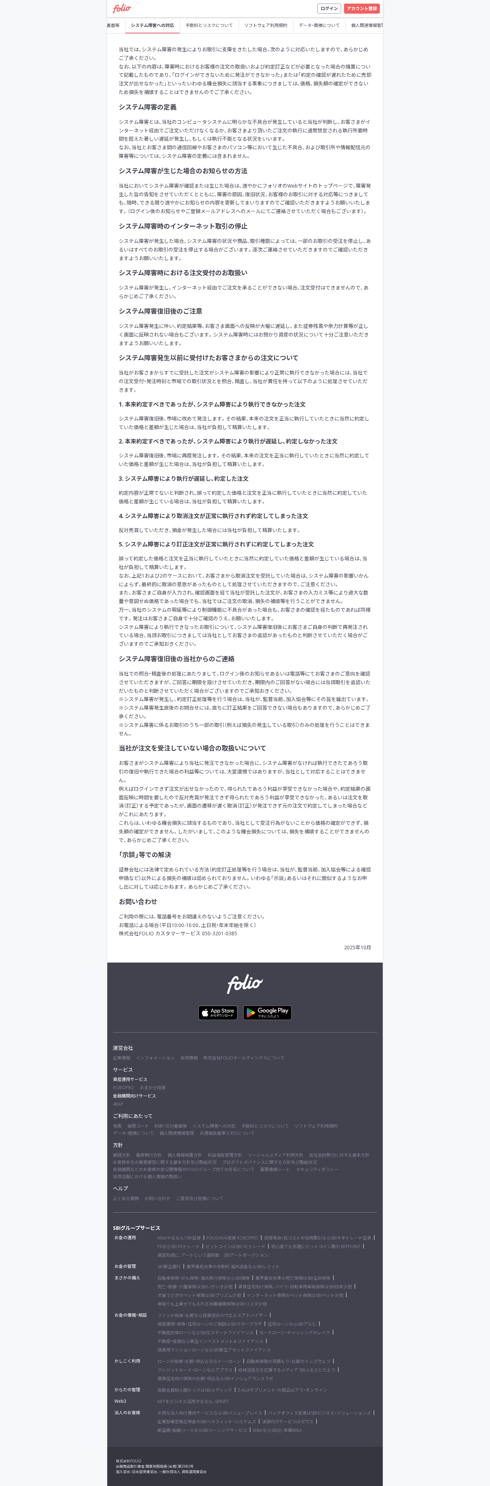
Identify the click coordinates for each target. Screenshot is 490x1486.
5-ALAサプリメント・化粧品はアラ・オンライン (282, 1390)
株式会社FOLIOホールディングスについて (243, 1058)
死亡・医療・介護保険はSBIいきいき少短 (194, 1287)
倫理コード (138, 1126)
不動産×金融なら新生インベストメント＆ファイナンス (210, 1341)
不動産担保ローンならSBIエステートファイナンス (205, 1333)
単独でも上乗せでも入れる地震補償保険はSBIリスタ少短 (212, 1304)
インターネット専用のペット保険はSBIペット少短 (295, 1295)
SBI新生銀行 (169, 1267)
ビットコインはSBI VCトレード (235, 1246)
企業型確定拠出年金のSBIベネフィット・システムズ (206, 1422)
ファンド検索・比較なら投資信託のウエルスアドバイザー (212, 1315)
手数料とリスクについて (265, 1126)
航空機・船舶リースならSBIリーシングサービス (202, 1430)
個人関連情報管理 (177, 1133)
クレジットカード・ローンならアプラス (194, 1370)
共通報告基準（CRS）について (227, 1133)
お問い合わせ (157, 1198)
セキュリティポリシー (317, 1169)
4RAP (118, 1104)
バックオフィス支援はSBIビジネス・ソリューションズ (319, 1413)
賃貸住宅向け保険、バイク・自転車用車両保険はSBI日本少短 (295, 1287)
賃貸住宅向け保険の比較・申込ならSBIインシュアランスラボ (215, 1379)
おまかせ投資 (153, 1088)
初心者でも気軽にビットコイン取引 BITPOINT (316, 1246)
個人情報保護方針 (185, 1155)
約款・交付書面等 (171, 1126)
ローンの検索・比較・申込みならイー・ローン (199, 1361)
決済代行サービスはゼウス (288, 1422)
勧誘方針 (121, 1155)
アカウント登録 (362, 8)
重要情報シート (275, 1169)
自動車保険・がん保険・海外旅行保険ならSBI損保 (203, 1278)
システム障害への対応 (214, 1126)
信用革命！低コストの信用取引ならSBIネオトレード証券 (317, 1238)
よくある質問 (126, 1198)
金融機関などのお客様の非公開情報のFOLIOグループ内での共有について (183, 1169)
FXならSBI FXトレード (178, 1246)
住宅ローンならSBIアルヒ (292, 1324)
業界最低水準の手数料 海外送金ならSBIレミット (233, 1267)
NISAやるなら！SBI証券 (179, 1238)
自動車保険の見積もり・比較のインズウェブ (288, 1361)
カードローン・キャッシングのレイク (294, 1333)
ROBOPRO (123, 1088)
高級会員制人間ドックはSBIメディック (194, 1390)
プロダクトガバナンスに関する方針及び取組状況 (269, 1162)
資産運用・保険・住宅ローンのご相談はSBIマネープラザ (209, 1324)
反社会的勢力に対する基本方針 (339, 1155)
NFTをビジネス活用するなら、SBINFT (193, 1401)
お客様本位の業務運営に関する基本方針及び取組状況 (164, 1162)
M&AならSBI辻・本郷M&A (277, 1430)
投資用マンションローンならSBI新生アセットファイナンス (214, 1350)
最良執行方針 (149, 1155)
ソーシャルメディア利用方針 (275, 1155)
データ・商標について (133, 1133)
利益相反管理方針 (225, 1155)
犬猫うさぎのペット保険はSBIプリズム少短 (199, 1295)
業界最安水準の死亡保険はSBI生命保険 (292, 1278)
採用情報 (189, 1058)
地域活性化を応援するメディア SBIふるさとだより (286, 1370)
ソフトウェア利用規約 (316, 1126)
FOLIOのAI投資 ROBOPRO (232, 1238)
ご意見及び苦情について (199, 1198)
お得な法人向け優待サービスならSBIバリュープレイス (209, 1413)
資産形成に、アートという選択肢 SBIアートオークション (212, 1255)
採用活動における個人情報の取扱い (147, 1177)
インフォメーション (155, 1058)
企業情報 (121, 1058)
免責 (117, 1126)
